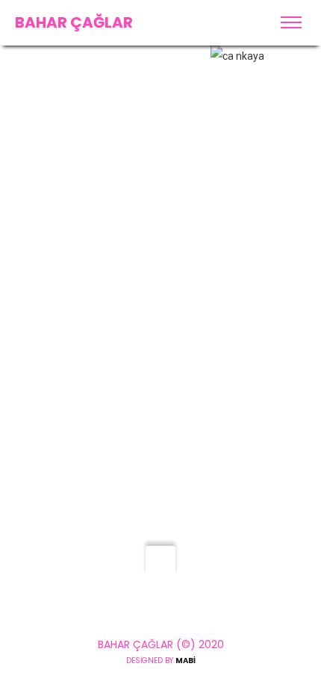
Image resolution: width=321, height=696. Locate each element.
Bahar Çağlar (74, 22)
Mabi (185, 660)
